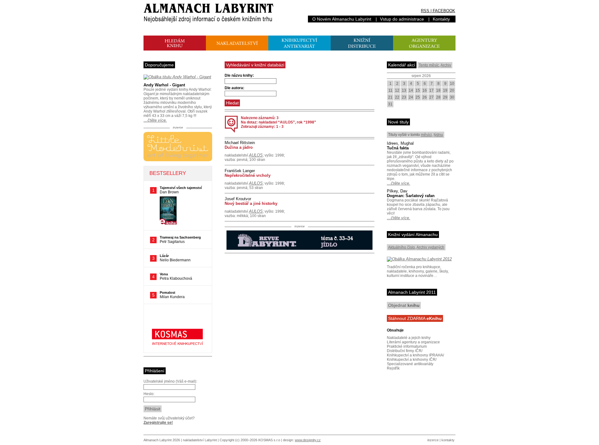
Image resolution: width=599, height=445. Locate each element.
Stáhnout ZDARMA (415, 318)
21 (390, 97)
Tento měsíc (429, 65)
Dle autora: (234, 88)
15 (418, 90)
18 (438, 90)
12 (397, 90)
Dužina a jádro (239, 147)
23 (404, 97)
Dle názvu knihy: (239, 75)
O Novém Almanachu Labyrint (341, 19)
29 (445, 97)
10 (452, 83)
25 (418, 97)
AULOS (256, 155)
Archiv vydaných (430, 247)
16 (424, 90)
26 (424, 97)
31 (390, 104)
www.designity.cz (308, 440)
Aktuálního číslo (401, 247)
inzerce (433, 440)
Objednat (404, 305)
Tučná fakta (398, 148)
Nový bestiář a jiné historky (251, 203)
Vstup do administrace (402, 19)
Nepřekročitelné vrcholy (247, 175)
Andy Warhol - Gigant (164, 85)
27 (431, 97)
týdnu (438, 135)
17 (431, 90)
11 (390, 90)
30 (452, 97)
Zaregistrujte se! (158, 422)
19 (445, 90)
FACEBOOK (444, 10)
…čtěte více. (155, 120)
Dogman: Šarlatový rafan (411, 195)
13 (404, 90)
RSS (425, 10)
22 (397, 97)
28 (438, 97)
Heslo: (149, 394)
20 (452, 90)
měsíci (426, 135)
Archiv (446, 65)
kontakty (448, 440)
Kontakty (441, 19)
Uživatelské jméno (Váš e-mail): (170, 381)
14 (411, 90)
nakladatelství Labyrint (200, 440)
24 (411, 97)
